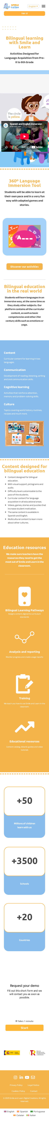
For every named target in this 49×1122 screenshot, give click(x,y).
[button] (43, 6)
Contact (33, 1091)
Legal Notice (33, 1085)
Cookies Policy (18, 1091)
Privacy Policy (16, 1085)
